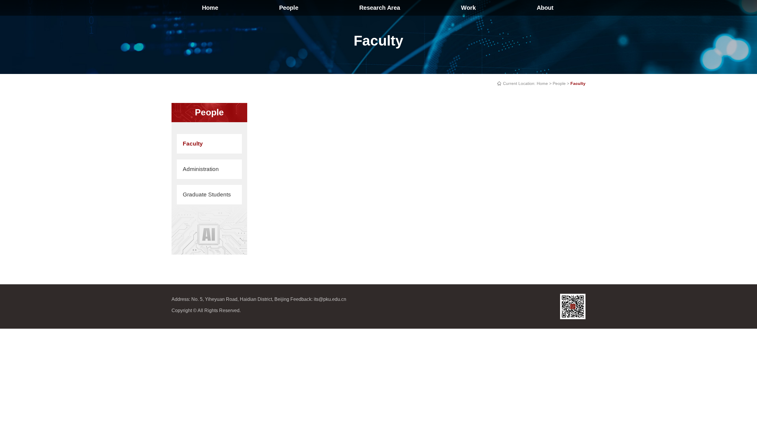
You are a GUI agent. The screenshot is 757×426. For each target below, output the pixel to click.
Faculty (193, 144)
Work (468, 7)
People (288, 7)
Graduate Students (207, 194)
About (545, 7)
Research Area (379, 7)
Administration (201, 169)
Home (210, 7)
